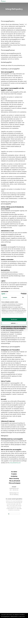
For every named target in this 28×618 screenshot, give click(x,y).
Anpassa (13, 323)
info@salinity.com (14, 488)
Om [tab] (23, 297)
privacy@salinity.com (15, 462)
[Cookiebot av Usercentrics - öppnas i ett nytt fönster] (21, 294)
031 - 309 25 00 (14, 490)
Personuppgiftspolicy (5, 616)
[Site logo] (3, 1)
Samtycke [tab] (5, 297)
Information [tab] (14, 297)
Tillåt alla (14, 319)
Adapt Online (22, 616)
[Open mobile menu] (26, 1)
